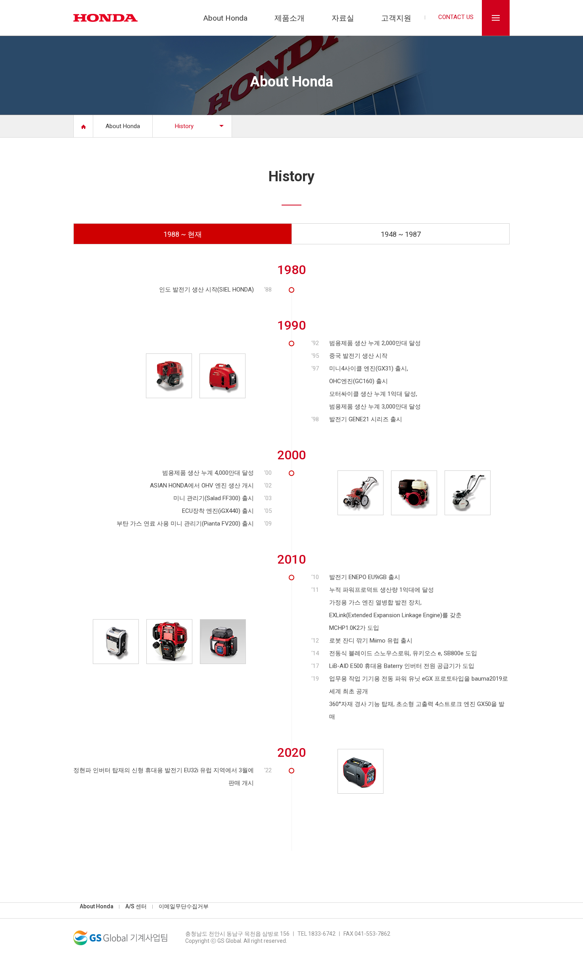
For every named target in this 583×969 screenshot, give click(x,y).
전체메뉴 (496, 18)
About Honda (225, 18)
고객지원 (396, 18)
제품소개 (289, 18)
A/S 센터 (136, 906)
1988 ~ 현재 (182, 234)
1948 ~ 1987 (401, 234)
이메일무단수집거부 (184, 906)
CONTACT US (456, 17)
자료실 (343, 18)
